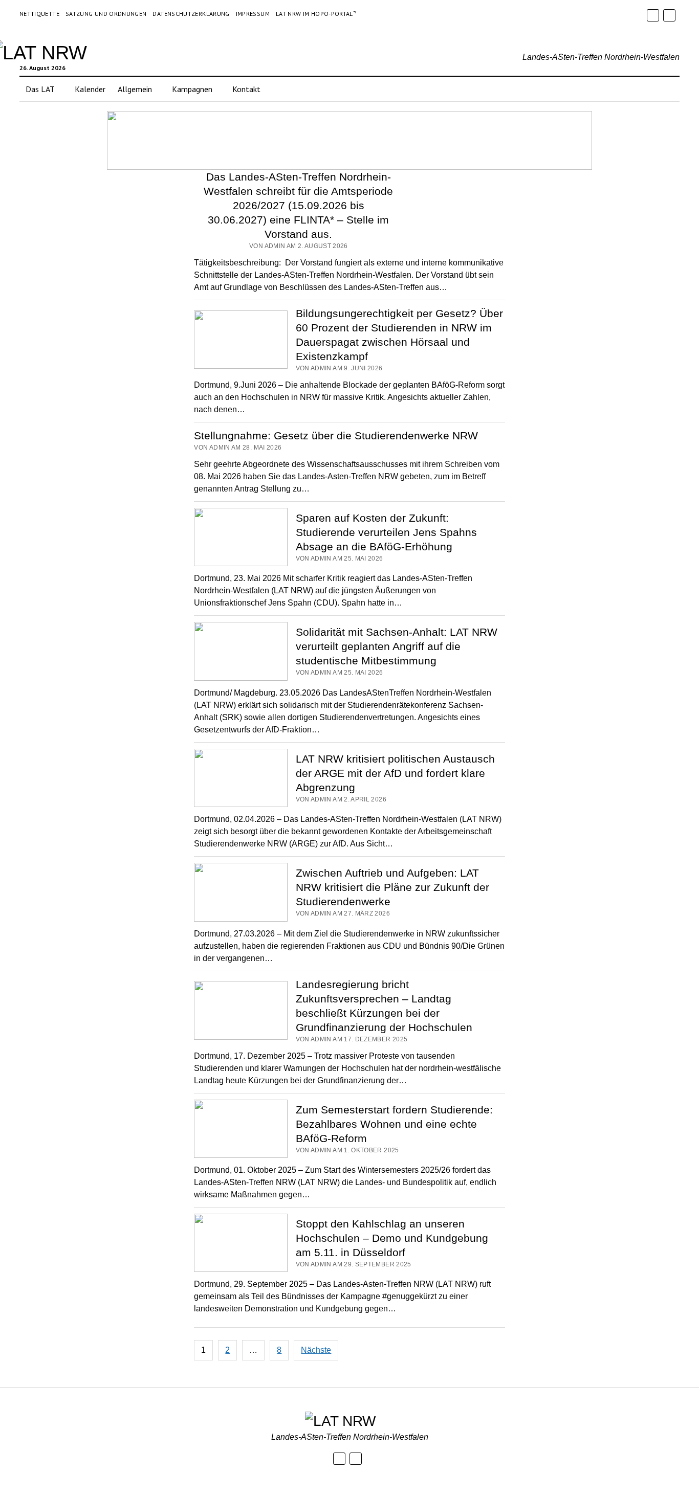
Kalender (90, 89)
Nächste (316, 1350)
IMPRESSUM (253, 13)
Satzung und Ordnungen (106, 13)
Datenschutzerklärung (190, 13)
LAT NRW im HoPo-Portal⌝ (316, 13)
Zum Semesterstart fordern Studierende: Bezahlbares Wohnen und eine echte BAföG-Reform (394, 1124)
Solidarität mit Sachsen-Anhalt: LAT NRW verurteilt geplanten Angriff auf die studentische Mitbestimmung (396, 646)
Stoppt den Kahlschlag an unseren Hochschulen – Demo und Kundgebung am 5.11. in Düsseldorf (392, 1238)
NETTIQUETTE (39, 13)
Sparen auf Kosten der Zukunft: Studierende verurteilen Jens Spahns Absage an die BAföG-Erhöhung (386, 532)
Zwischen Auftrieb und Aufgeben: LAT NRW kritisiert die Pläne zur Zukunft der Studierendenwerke (392, 887)
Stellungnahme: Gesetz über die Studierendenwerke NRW (336, 435)
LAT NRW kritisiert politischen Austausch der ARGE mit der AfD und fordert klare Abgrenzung (395, 773)
